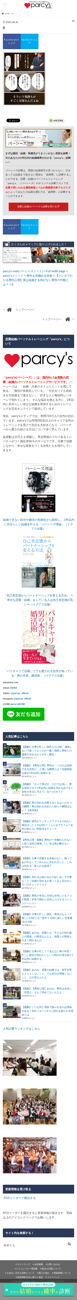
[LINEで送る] (56, 120)
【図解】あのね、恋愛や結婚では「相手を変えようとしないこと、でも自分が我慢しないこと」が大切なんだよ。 (47, 973)
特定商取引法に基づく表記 (30, 1277)
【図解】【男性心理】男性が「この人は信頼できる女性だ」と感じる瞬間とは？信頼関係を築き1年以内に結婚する (47, 769)
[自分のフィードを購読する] (3, 1197)
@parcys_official (19, 693)
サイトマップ (23, 1264)
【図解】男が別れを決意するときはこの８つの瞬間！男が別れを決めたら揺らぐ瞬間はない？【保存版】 (47, 806)
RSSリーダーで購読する (20, 1197)
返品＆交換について (51, 1269)
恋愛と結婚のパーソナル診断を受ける (37, 206)
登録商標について (62, 1273)
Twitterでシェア (29, 41)
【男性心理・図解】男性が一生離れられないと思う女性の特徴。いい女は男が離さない (47, 841)
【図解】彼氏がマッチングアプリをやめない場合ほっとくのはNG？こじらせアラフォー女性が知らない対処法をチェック (47, 825)
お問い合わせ (53, 1264)
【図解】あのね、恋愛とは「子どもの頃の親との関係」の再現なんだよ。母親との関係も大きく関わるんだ (47, 936)
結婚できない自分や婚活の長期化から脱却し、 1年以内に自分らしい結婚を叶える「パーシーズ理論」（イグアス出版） (38, 524)
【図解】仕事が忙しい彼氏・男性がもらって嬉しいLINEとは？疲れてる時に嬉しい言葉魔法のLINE (47, 918)
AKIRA (13, 688)
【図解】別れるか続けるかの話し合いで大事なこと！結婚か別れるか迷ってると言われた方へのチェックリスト (47, 881)
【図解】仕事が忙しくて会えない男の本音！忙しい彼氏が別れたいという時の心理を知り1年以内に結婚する (47, 955)
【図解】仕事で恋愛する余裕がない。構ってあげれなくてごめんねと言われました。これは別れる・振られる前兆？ (47, 862)
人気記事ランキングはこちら (21, 1028)
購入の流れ (44, 1273)
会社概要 (38, 1264)
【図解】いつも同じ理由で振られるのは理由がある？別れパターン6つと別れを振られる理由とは (47, 1011)
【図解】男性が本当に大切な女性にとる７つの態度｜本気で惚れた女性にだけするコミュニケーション (47, 899)
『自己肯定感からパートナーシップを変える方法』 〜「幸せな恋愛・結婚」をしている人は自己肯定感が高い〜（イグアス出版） (38, 600)
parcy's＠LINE (17, 704)
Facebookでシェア (12, 41)
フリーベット (53, 1277)
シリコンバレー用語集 (27, 1269)
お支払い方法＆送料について (21, 1273)
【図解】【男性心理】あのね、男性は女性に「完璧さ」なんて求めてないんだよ (47, 990)
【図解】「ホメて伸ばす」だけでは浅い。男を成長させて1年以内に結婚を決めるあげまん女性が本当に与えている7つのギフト (47, 788)
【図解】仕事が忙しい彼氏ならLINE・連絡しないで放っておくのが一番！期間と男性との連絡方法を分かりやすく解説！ (47, 750)
